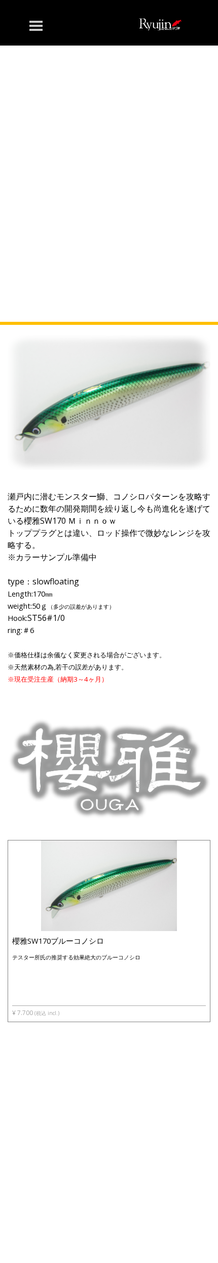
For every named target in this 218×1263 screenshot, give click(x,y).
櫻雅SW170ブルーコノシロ (58, 941)
